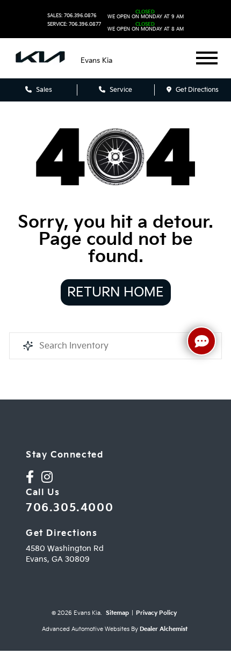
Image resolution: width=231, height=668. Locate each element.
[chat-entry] (201, 340)
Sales (43, 90)
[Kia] (40, 58)
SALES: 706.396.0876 (72, 15)
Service (120, 90)
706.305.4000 (69, 508)
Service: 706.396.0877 (74, 24)
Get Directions (196, 90)
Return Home (115, 292)
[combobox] (115, 345)
